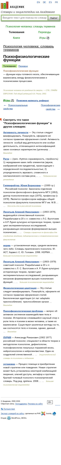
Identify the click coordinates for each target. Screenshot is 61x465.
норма (6, 245)
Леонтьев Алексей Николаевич (21, 212)
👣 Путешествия (8, 409)
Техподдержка (21, 404)
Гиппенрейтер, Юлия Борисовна (22, 185)
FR (56, 2)
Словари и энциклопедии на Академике (28, 12)
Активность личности (15, 132)
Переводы (44, 32)
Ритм (6, 159)
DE (44, 2)
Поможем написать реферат (32, 100)
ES (50, 2)
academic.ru (12, 5)
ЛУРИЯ (7, 337)
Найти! (53, 18)
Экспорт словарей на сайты (12, 413)
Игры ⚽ (44, 37)
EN (38, 2)
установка (9, 364)
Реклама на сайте (35, 404)
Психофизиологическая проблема (23, 311)
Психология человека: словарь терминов (30, 26)
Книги (16, 37)
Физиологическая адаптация (19, 288)
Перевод (23, 66)
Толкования (16, 32)
